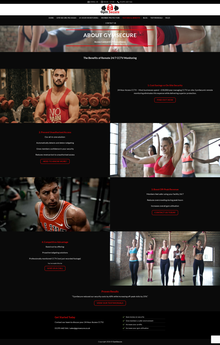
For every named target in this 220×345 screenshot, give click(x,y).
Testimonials (156, 18)
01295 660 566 (61, 328)
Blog (145, 18)
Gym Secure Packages (66, 18)
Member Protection (110, 18)
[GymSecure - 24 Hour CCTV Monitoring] (110, 9)
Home (51, 18)
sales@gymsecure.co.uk (80, 328)
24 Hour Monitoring (88, 18)
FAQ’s (167, 18)
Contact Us (110, 23)
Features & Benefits (131, 18)
